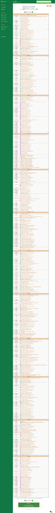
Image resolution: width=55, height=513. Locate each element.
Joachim (24, 286)
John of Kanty (25, 487)
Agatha (24, 63)
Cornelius (24, 357)
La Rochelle (31, 7)
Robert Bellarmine (25, 360)
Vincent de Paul (25, 372)
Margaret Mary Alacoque (26, 400)
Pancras (24, 186)
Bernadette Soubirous (26, 82)
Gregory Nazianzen (33, 16)
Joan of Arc (24, 210)
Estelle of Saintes (25, 184)
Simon (24, 415)
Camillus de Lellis (25, 271)
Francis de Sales (25, 46)
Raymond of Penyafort (26, 24)
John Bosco (24, 54)
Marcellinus (24, 215)
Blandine (32, 216)
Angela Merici (25, 50)
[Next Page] (32, 12)
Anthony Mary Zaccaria (26, 257)
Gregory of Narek (25, 93)
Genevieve (24, 18)
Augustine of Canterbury (26, 207)
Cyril (24, 75)
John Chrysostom (25, 354)
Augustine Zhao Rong (26, 263)
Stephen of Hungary (25, 318)
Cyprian (32, 357)
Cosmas (24, 371)
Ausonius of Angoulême (26, 200)
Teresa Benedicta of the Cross (28, 308)
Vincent (24, 44)
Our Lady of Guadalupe (24, 475)
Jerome (24, 375)
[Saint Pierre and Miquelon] (36, 9)
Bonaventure (25, 272)
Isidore (24, 139)
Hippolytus (31, 314)
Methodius (31, 75)
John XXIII (24, 391)
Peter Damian (25, 86)
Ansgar (24, 60)
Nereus (24, 185)
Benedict (24, 266)
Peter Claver (24, 349)
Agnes (24, 42)
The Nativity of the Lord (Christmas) (27, 489)
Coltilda (24, 219)
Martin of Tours (25, 431)
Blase (23, 61)
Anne (29, 286)
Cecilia (24, 445)
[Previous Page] (24, 12)
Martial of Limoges (25, 248)
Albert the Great (25, 437)
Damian (29, 371)
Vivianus (30, 331)
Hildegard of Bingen (25, 359)
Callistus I (24, 396)
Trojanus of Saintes (25, 458)
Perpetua (24, 105)
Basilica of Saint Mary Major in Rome (32, 302)
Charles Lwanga (25, 217)
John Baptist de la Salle (26, 144)
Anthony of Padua (25, 229)
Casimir (24, 101)
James (29, 173)
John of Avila (24, 181)
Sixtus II (24, 306)
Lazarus (33, 289)
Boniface (24, 220)
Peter (28, 87)
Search (50, 2)
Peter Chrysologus (25, 291)
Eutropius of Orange (26, 168)
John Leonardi (25, 388)
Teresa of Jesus (25, 397)
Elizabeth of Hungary (26, 440)
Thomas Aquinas (25, 51)
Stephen (24, 490)
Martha (24, 289)
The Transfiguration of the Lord (26, 303)
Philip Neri (24, 205)
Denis (23, 387)
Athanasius (24, 172)
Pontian (24, 314)
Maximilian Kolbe (25, 315)
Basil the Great (25, 16)
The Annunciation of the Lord (26, 126)
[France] (23, 9)
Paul (29, 47)
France (21, 9)
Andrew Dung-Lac (25, 447)
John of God (24, 107)
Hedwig (24, 399)
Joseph (24, 120)
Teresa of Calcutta (25, 344)
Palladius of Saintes (26, 345)
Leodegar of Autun (25, 434)
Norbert (24, 222)
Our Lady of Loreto (23, 471)
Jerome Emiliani (25, 67)
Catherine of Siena (26, 167)
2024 (27, 12)
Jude (29, 415)
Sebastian (24, 41)
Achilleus (29, 185)
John (23, 491)
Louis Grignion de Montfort (27, 166)
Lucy (23, 476)
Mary (27, 289)
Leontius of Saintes (25, 265)
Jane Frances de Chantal (26, 312)
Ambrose (24, 331)
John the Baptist (31, 241)
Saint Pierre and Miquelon (30, 9)
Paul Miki (24, 64)
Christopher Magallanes (26, 198)
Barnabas (24, 227)
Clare (23, 310)
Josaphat (24, 432)
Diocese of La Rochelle (29, 505)
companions (29, 64)
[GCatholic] (13, 1)
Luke (23, 402)
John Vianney (25, 300)
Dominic (24, 307)
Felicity (29, 105)
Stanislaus (24, 149)
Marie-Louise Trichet (27, 177)
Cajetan (24, 305)
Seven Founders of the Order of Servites (28, 80)
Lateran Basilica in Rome (32, 429)
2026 (31, 12)
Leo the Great (25, 430)
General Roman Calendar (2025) (29, 506)
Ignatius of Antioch (25, 401)
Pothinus (24, 216)
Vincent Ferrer (25, 141)
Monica (24, 332)
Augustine (24, 333)
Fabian (24, 40)
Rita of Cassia (25, 201)
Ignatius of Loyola (25, 292)
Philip (24, 173)
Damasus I (24, 473)
